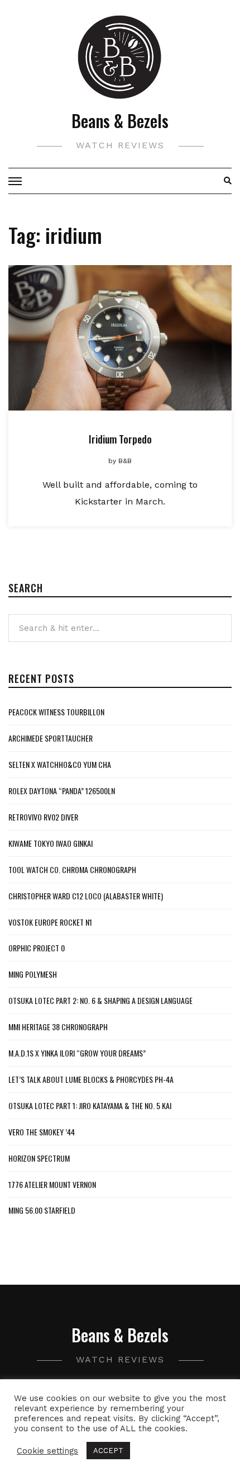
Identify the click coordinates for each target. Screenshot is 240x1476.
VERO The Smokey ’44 (41, 1132)
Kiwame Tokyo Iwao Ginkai (50, 843)
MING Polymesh (32, 974)
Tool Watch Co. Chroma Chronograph (72, 869)
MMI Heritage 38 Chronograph (58, 1026)
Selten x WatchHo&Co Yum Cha (59, 764)
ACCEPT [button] (108, 1450)
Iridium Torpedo (120, 439)
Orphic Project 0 (36, 948)
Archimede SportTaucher (50, 738)
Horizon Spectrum (39, 1158)
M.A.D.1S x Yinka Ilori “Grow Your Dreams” (77, 1053)
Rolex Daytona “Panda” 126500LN (61, 790)
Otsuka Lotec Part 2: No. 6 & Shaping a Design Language (100, 1000)
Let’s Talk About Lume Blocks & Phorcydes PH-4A (91, 1079)
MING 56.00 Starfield (41, 1210)
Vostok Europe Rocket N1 (50, 922)
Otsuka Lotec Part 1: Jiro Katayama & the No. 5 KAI (89, 1105)
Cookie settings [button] (47, 1451)
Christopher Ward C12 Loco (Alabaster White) (85, 896)
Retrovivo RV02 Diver (43, 817)
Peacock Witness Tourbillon (56, 712)
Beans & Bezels (120, 120)
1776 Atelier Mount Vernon (52, 1184)
